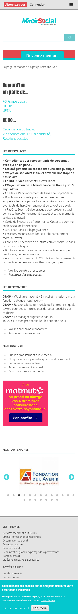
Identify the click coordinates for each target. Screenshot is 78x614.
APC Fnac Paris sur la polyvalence (26, 230)
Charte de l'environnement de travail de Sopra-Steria (39, 193)
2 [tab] (13, 495)
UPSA (7, 110)
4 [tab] (24, 495)
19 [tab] (52, 500)
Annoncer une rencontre (24, 333)
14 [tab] (24, 500)
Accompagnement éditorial (26, 367)
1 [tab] (8, 495)
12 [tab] (68, 495)
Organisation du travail (15, 540)
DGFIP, (7, 106)
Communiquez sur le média (26, 371)
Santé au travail (11, 555)
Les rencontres (11, 577)
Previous (6, 477)
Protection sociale (12, 544)
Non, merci (39, 608)
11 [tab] (62, 495)
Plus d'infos (48, 600)
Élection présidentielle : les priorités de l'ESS (41, 321)
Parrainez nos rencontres (24, 363)
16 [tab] (35, 500)
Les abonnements (12, 573)
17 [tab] (41, 500)
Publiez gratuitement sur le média (30, 355)
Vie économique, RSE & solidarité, (27, 134)
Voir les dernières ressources (27, 270)
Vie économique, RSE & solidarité (21, 559)
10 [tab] (57, 495)
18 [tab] (46, 500)
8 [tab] (46, 495)
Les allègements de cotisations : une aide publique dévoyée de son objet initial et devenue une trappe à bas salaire (39, 173)
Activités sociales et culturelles (19, 532)
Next (71, 477)
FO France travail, (15, 101)
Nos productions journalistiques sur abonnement (39, 359)
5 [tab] (30, 495)
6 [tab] (35, 495)
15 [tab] (30, 500)
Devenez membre (42, 55)
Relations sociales (15, 138)
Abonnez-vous (15, 4)
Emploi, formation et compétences (22, 536)
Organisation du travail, (19, 129)
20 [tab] (57, 500)
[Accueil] (39, 21)
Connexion (37, 4)
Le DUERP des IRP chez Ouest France (30, 181)
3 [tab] (19, 495)
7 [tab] (41, 495)
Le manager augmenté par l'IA (33, 317)
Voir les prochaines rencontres (28, 329)
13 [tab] (73, 495)
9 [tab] (52, 495)
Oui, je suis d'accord (16, 608)
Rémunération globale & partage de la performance (31, 552)
